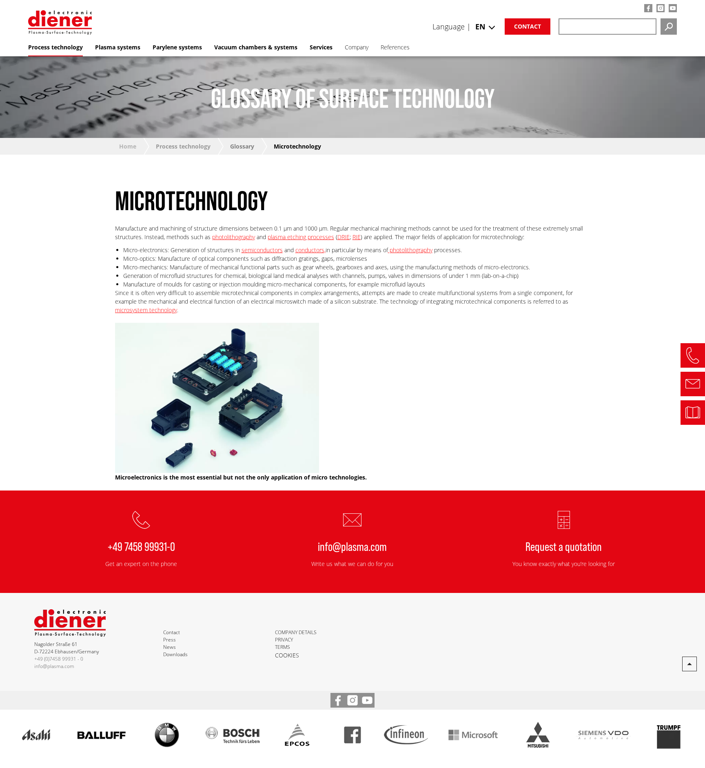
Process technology (183, 146)
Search (669, 26)
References (395, 47)
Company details (296, 632)
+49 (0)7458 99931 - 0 (58, 658)
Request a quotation (563, 546)
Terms (282, 647)
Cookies (287, 655)
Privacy (284, 639)
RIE (356, 237)
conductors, (310, 250)
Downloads (175, 654)
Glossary (242, 146)
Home (127, 146)
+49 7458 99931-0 (141, 546)
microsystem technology (146, 310)
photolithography (233, 237)
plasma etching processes (301, 237)
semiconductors (262, 250)
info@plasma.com (352, 546)
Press (169, 639)
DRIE (343, 237)
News (169, 647)
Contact (527, 26)
